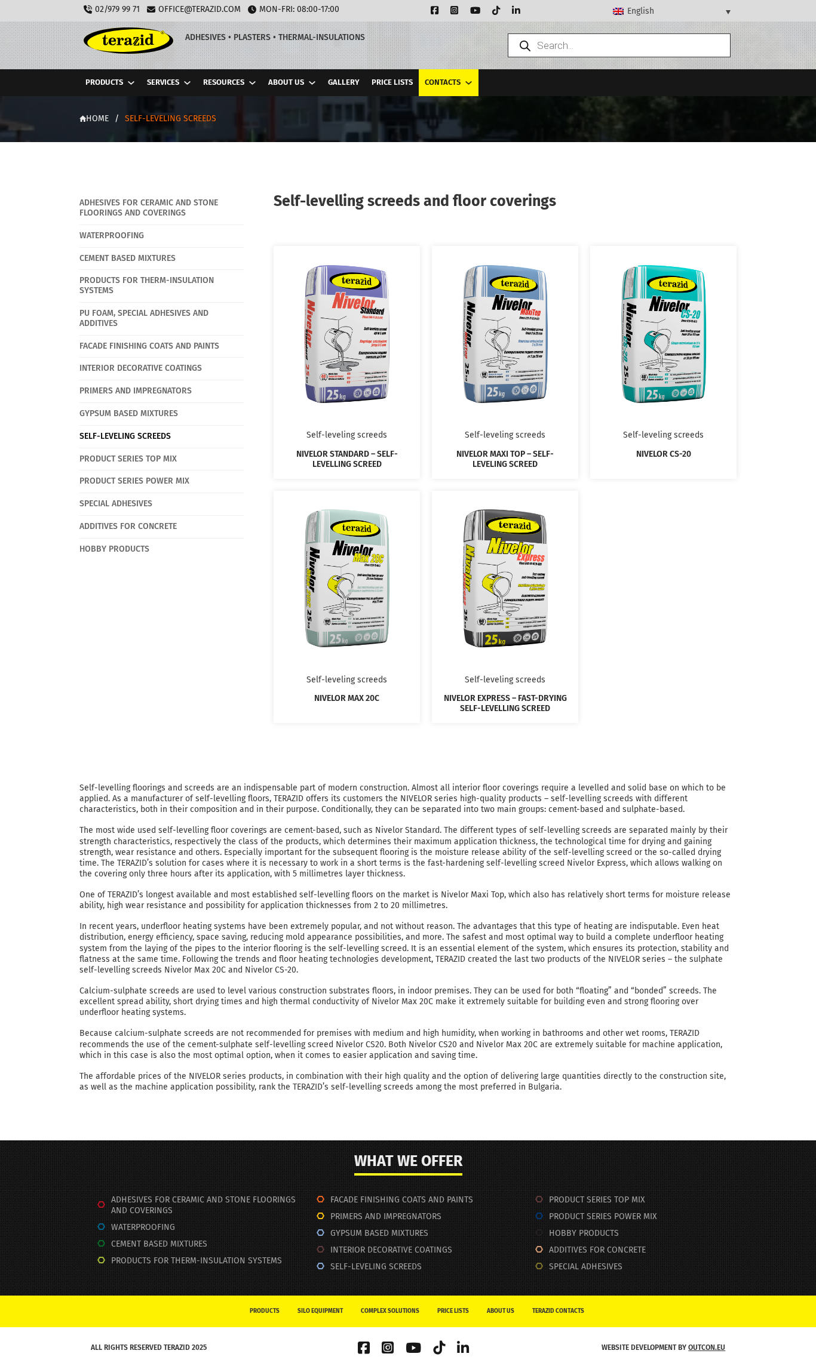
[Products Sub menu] (131, 83)
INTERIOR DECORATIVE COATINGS (391, 1250)
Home (97, 118)
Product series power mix (603, 1216)
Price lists (392, 82)
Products (104, 82)
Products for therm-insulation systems (196, 1261)
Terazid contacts (558, 1311)
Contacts (443, 82)
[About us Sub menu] (312, 83)
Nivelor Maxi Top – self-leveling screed (505, 459)
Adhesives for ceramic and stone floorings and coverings (203, 1205)
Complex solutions (390, 1311)
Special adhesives (585, 1267)
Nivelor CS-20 (663, 454)
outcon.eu (706, 1347)
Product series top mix (597, 1200)
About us (286, 82)
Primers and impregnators (385, 1216)
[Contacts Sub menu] (469, 83)
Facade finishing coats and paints (401, 1200)
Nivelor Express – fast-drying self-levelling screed (505, 703)
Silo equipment (320, 1311)
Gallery (344, 82)
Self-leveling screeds (376, 1267)
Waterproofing (143, 1227)
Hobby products (584, 1233)
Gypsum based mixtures (379, 1233)
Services (163, 82)
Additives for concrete (597, 1250)
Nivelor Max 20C (346, 698)
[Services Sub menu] (187, 83)
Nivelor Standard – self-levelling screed (347, 459)
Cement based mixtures (159, 1244)
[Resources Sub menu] (252, 83)
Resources (223, 82)
